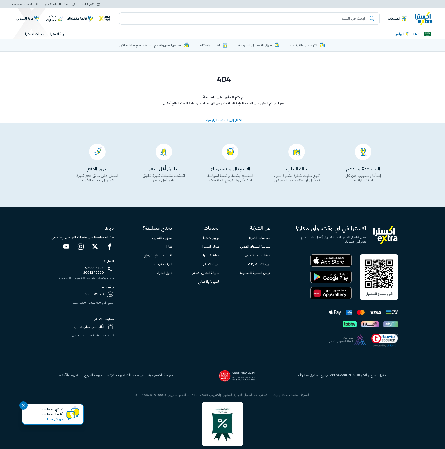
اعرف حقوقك (163, 264)
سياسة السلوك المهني (255, 246)
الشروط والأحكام (69, 375)
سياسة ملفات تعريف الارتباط (125, 375)
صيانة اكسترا (211, 264)
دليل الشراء (164, 273)
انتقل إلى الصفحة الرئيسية (224, 120)
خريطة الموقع (93, 375)
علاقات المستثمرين (257, 255)
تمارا (169, 246)
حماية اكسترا (211, 255)
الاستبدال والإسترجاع (158, 255)
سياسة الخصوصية (160, 375)
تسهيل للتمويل (162, 238)
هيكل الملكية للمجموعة (254, 273)
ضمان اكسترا (211, 246)
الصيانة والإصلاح (209, 282)
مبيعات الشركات (259, 264)
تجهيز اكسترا (211, 238)
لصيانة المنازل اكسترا (206, 273)
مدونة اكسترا (58, 34)
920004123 (94, 268)
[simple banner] (424, 18)
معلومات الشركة (259, 238)
